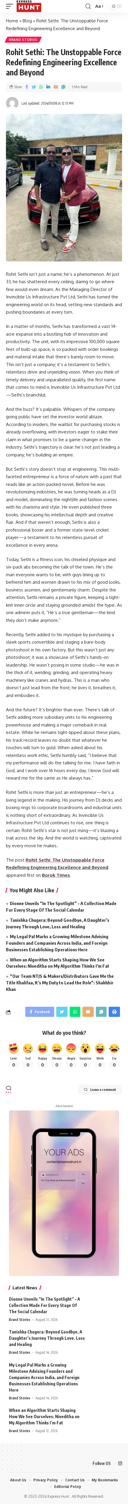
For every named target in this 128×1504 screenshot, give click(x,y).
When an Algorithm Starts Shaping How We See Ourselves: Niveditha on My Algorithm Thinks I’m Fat (44, 1416)
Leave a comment (103, 1089)
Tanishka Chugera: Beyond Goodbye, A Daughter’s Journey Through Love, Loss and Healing (47, 1338)
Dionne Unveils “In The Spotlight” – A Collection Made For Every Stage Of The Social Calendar (44, 1305)
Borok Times (56, 875)
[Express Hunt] (29, 6)
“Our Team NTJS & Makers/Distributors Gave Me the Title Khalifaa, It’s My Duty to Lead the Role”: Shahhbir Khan (60, 982)
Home (12, 21)
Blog (27, 21)
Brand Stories (23, 39)
